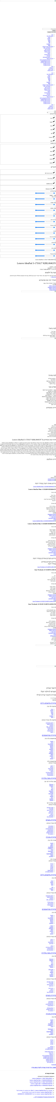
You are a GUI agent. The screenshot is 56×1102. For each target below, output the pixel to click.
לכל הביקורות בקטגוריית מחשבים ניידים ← (43, 1097)
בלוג (52, 66)
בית (52, 34)
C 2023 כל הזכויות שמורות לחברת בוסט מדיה (44, 1067)
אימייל (54, 698)
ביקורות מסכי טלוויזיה (45, 62)
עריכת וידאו (47, 49)
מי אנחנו (51, 67)
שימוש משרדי (47, 54)
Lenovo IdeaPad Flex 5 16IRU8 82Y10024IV (41, 1085)
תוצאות (54, 30)
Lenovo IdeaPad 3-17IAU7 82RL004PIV (42, 1078)
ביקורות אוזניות (46, 65)
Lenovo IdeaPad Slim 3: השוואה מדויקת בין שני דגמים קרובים (37, 1092)
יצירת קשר (50, 69)
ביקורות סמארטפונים (45, 61)
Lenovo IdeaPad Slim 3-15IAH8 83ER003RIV (41, 1080)
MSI (49, 45)
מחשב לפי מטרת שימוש (48, 46)
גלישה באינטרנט (46, 57)
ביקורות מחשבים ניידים (45, 59)
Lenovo (48, 44)
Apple (48, 38)
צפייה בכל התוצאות (51, 32)
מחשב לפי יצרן (50, 36)
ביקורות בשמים (46, 63)
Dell (49, 41)
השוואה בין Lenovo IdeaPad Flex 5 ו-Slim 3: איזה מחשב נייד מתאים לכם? (34, 1090)
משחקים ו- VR (46, 48)
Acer (49, 37)
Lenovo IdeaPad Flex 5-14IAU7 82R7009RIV (41, 1082)
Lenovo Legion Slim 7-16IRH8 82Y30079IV (41, 1084)
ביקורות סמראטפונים (49, 735)
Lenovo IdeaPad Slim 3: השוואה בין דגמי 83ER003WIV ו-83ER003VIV (35, 1094)
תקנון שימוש (50, 70)
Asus (49, 40)
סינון (55, 111)
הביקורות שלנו (50, 58)
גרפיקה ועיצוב (47, 50)
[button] (28, 111)
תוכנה (49, 53)
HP (49, 42)
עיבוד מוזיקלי (47, 51)
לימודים (48, 55)
